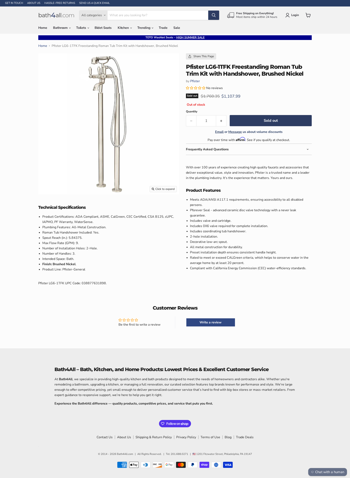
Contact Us (105, 437)
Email (219, 132)
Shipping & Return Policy (154, 437)
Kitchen (124, 28)
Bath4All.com (125, 454)
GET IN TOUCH (14, 3)
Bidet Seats (103, 28)
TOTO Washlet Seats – (175, 37)
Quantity (191, 111)
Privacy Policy (186, 437)
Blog (228, 437)
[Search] (213, 15)
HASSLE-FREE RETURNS (59, 3)
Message (235, 132)
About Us (124, 437)
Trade (163, 28)
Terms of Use (210, 437)
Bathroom (60, 28)
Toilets (81, 28)
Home (42, 28)
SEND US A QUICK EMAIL (94, 3)
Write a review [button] (211, 322)
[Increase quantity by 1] (221, 120)
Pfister (195, 81)
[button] (196, 88)
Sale (176, 28)
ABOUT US (33, 3)
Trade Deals (245, 437)
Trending (144, 28)
